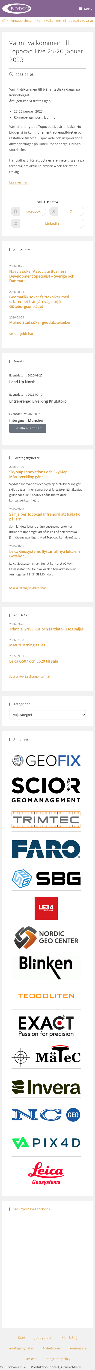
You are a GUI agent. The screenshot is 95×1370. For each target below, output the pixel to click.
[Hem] (3, 20)
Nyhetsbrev (52, 1348)
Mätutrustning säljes (27, 645)
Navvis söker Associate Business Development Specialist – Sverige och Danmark (41, 276)
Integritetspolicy (57, 1359)
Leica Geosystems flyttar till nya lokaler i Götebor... (44, 554)
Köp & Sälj (69, 1337)
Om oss (30, 1359)
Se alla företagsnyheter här (27, 588)
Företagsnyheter (21, 1348)
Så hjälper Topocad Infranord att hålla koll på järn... (45, 517)
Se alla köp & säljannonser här (29, 676)
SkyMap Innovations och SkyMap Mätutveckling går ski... (38, 474)
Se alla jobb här (21, 333)
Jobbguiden (43, 1337)
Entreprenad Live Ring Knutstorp (38, 401)
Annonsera (78, 1348)
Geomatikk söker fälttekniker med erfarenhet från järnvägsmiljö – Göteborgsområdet (39, 301)
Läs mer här (18, 182)
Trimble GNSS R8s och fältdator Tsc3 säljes (46, 629)
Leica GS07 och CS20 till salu (33, 661)
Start (21, 1337)
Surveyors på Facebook (31, 1209)
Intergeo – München (27, 420)
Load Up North (22, 381)
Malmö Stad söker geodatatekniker (40, 322)
